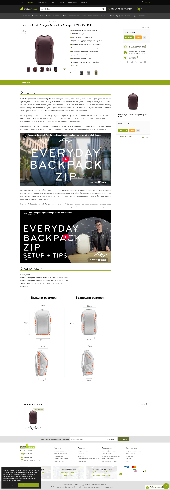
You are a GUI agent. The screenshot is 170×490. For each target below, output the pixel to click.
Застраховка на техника (109, 461)
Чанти (65, 16)
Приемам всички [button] (28, 485)
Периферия (119, 16)
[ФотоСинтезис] (28, 9)
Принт (42, 2)
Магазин (30, 2)
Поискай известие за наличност (137, 47)
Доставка (81, 456)
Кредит (138, 37)
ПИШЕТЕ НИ (28, 454)
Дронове (48, 16)
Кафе (127, 461)
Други (135, 16)
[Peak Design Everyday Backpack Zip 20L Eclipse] (133, 101)
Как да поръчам (83, 451)
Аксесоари (128, 16)
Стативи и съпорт (74, 16)
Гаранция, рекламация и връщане (88, 459)
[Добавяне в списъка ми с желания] (144, 37)
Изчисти (143, 404)
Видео (42, 16)
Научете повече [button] (15, 480)
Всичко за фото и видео (109, 451)
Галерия (61, 2)
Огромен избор (106, 453)
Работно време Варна (158, 487)
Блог (52, 2)
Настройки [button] (12, 485)
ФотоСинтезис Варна (60, 453)
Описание (26, 83)
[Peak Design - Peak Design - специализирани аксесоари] (24, 31)
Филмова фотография (95, 16)
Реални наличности (108, 459)
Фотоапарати (25, 16)
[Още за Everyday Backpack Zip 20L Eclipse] (33, 417)
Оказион (142, 16)
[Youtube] (120, 475)
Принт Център (58, 456)
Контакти (83, 2)
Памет (112, 16)
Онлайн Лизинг (82, 461)
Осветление (57, 16)
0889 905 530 (28, 457)
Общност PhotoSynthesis (133, 451)
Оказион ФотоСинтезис (61, 459)
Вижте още (74, 65)
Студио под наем (59, 461)
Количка (144, 9)
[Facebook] (145, 471)
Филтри (84, 16)
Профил (147, 2)
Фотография (72, 2)
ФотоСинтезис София (60, 451)
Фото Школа (129, 456)
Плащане (81, 453)
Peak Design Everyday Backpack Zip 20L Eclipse (132, 115)
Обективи (35, 16)
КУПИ (124, 131)
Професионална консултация (111, 456)
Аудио (106, 16)
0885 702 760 (68, 475)
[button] (128, 63)
